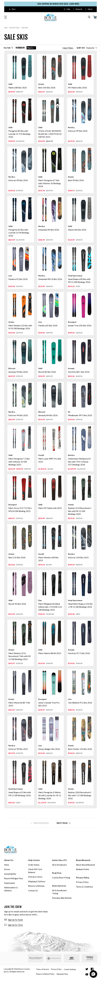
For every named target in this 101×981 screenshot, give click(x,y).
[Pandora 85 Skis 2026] (50, 305)
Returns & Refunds (36, 886)
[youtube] (86, 974)
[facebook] (92, 969)
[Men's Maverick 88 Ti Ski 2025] (20, 682)
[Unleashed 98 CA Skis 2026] (50, 259)
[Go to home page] (10, 849)
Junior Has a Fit (59, 860)
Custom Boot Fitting (61, 877)
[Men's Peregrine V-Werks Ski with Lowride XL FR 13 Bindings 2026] (50, 772)
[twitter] (86, 969)
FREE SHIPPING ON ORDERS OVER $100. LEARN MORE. (52, 4)
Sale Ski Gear (14, 28)
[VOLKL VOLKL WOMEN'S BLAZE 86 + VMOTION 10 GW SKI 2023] (50, 111)
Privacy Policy (82, 877)
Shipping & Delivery (36, 881)
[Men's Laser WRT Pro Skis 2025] (50, 438)
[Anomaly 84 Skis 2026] (50, 395)
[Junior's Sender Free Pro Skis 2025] (50, 682)
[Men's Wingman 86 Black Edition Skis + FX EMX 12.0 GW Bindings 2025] (50, 583)
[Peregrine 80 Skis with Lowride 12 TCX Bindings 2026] (20, 111)
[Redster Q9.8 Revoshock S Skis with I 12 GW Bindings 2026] (80, 772)
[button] (93, 974)
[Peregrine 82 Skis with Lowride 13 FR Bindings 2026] (20, 209)
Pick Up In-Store (35, 877)
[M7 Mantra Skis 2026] (80, 67)
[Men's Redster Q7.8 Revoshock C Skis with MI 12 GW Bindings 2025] (20, 633)
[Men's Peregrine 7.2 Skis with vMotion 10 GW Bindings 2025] (20, 438)
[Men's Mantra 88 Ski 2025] (50, 633)
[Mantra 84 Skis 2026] (80, 209)
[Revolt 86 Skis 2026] (50, 351)
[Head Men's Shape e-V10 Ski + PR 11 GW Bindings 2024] (80, 583)
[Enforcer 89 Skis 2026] (20, 160)
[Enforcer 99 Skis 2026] (80, 111)
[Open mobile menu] (5, 17)
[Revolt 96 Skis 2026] (20, 583)
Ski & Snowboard (59, 865)
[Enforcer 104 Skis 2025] (80, 537)
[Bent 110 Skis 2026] (20, 537)
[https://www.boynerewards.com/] (53, 958)
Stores (7, 869)
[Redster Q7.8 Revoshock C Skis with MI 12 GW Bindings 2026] (80, 488)
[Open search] (89, 17)
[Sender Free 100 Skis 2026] (80, 305)
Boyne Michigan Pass (13, 878)
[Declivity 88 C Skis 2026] (80, 351)
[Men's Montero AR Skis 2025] (50, 537)
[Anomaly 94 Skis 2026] (20, 351)
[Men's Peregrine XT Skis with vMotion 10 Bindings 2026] (50, 160)
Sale (5, 28)
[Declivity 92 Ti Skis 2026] (80, 633)
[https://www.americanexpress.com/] (89, 958)
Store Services (59, 886)
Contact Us (33, 890)
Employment (9, 883)
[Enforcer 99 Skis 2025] (20, 729)
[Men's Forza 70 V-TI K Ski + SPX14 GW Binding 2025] (20, 488)
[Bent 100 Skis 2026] (50, 67)
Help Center (34, 860)
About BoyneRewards (85, 865)
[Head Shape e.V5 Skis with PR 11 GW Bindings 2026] (20, 772)
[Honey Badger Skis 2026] (50, 729)
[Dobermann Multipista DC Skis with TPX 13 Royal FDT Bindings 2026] (80, 438)
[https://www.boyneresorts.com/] (35, 958)
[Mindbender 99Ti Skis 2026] (80, 395)
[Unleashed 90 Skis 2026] (50, 209)
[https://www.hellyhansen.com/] (71, 958)
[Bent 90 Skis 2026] (80, 160)
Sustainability (10, 874)
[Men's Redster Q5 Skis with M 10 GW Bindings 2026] (20, 305)
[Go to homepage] (50, 17)
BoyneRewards (83, 860)
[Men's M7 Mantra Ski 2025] (50, 488)
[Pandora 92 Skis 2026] (20, 259)
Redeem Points (82, 869)
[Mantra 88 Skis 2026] (20, 67)
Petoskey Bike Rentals (62, 898)
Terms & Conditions (84, 886)
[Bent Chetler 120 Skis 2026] (80, 729)
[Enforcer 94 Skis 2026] (20, 395)
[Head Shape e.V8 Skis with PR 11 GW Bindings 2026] (80, 259)
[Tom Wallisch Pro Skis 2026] (80, 682)
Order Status (33, 865)
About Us (8, 860)
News (6, 865)
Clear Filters (67, 48)
